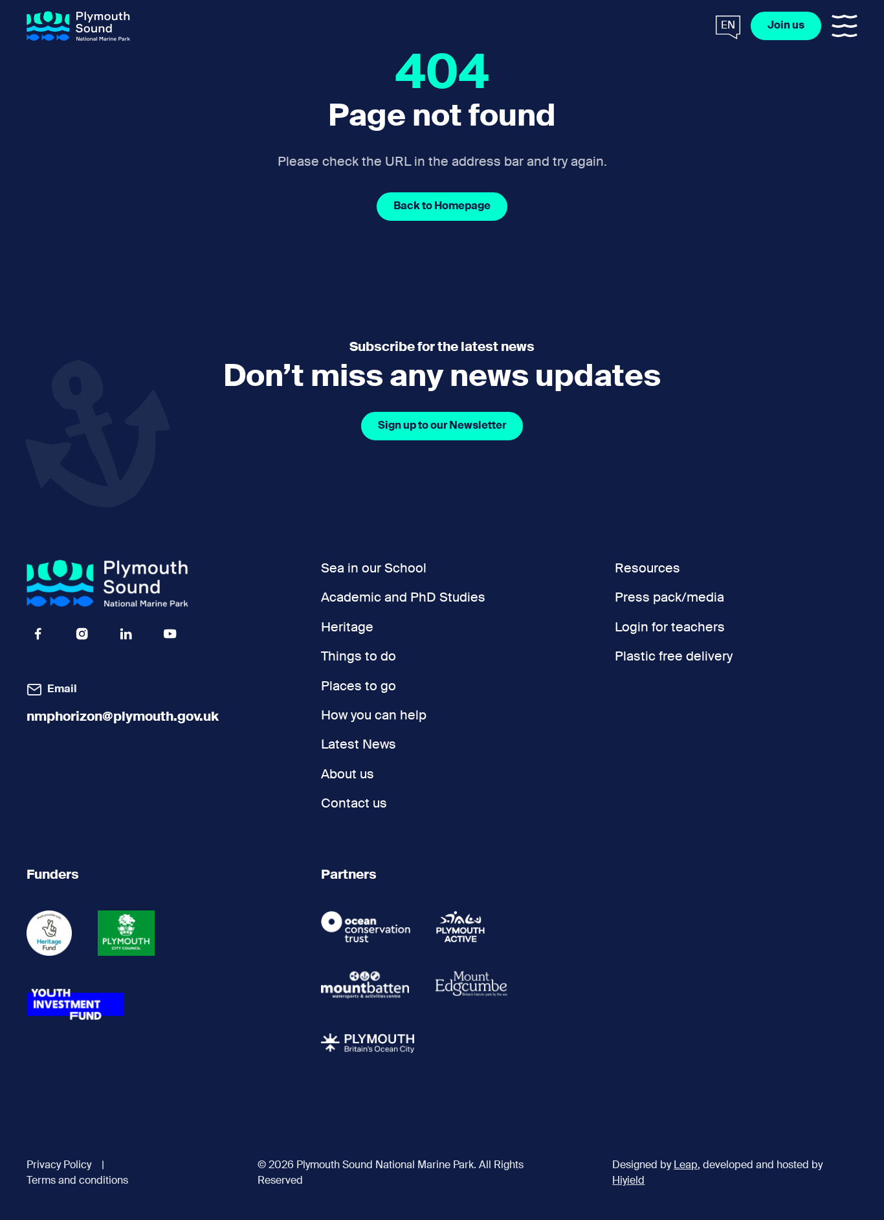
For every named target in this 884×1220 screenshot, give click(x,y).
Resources (647, 569)
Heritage (347, 628)
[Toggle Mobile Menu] (844, 26)
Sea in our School (373, 569)
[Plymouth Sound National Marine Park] (78, 26)
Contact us (354, 804)
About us (347, 775)
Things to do (358, 657)
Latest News (358, 745)
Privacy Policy (59, 1165)
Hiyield (628, 1181)
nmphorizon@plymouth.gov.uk (123, 717)
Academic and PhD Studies (403, 598)
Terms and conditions (77, 1181)
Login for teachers (670, 628)
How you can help (373, 716)
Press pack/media (669, 598)
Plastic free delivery (674, 657)
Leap (686, 1165)
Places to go (358, 687)
